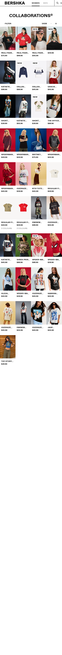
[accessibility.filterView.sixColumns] (56, 23)
